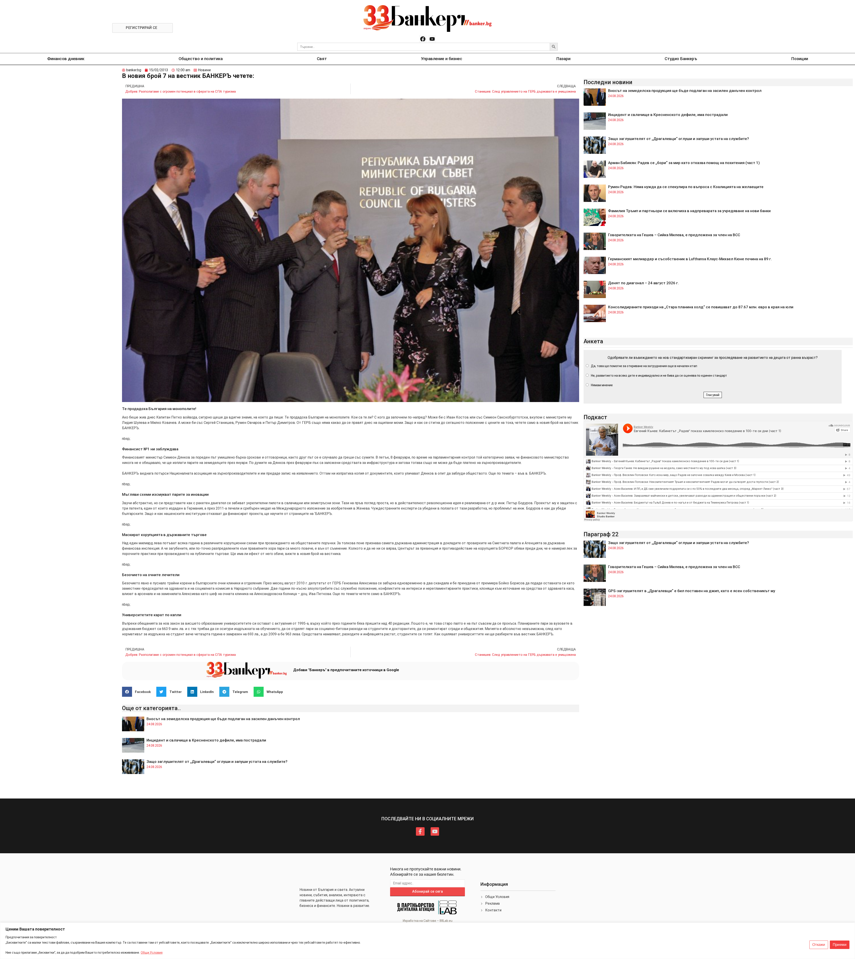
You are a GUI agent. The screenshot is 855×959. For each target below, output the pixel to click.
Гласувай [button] (712, 395)
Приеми (840, 945)
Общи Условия (152, 952)
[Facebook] (423, 39)
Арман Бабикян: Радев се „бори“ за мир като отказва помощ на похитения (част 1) (684, 163)
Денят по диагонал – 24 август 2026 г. (643, 283)
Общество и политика (201, 58)
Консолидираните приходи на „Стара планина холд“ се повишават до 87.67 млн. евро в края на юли (700, 307)
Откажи (818, 945)
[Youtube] (432, 39)
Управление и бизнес (441, 58)
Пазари (563, 58)
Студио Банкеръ (681, 58)
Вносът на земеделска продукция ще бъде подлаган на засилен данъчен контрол (223, 719)
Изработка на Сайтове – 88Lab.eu (427, 920)
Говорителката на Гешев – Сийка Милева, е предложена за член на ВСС (674, 235)
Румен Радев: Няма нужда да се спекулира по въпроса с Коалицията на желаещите (685, 187)
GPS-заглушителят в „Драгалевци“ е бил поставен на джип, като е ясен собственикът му (691, 591)
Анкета (593, 341)
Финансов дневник (65, 58)
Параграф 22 (601, 534)
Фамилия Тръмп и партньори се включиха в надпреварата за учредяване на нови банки (689, 211)
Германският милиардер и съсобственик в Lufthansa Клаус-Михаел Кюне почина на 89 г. (690, 259)
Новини (204, 70)
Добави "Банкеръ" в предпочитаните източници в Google (346, 670)
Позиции (799, 58)
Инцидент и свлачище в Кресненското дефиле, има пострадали (206, 740)
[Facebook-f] (420, 831)
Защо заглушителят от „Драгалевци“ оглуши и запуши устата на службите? (217, 761)
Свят (322, 58)
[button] (138, 692)
